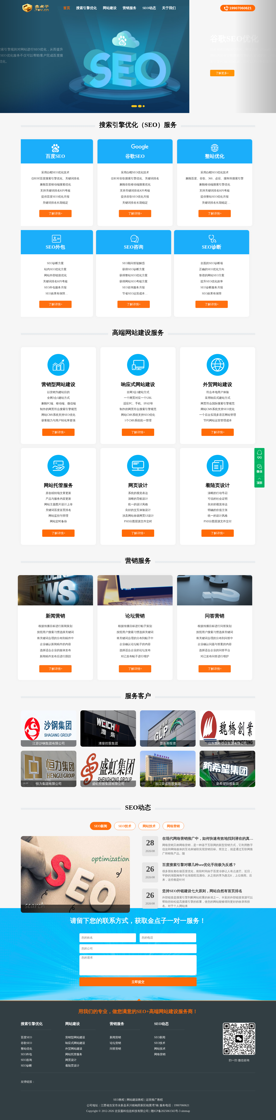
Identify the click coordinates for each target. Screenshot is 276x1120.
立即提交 (138, 982)
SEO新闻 (100, 821)
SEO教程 (118, 1099)
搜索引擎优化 (86, 8)
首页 (66, 8)
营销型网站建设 (75, 1037)
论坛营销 (115, 1043)
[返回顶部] (139, 1000)
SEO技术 (124, 821)
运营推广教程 (154, 1099)
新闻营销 (115, 1037)
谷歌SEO (26, 1043)
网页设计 (71, 1059)
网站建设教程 (135, 1099)
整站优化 (26, 1048)
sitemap (185, 1111)
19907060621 (240, 8)
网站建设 (110, 8)
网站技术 (149, 821)
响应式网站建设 (75, 1043)
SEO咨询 (26, 1059)
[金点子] (36, 8)
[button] (20, 56)
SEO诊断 (26, 1065)
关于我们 (169, 8)
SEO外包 (26, 1054)
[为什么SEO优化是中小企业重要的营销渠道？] (75, 869)
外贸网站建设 (73, 1048)
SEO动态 (149, 8)
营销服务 (129, 8)
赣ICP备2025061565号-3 (165, 1111)
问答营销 (115, 1048)
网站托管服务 (73, 1054)
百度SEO (26, 1037)
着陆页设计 (72, 1065)
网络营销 (173, 821)
